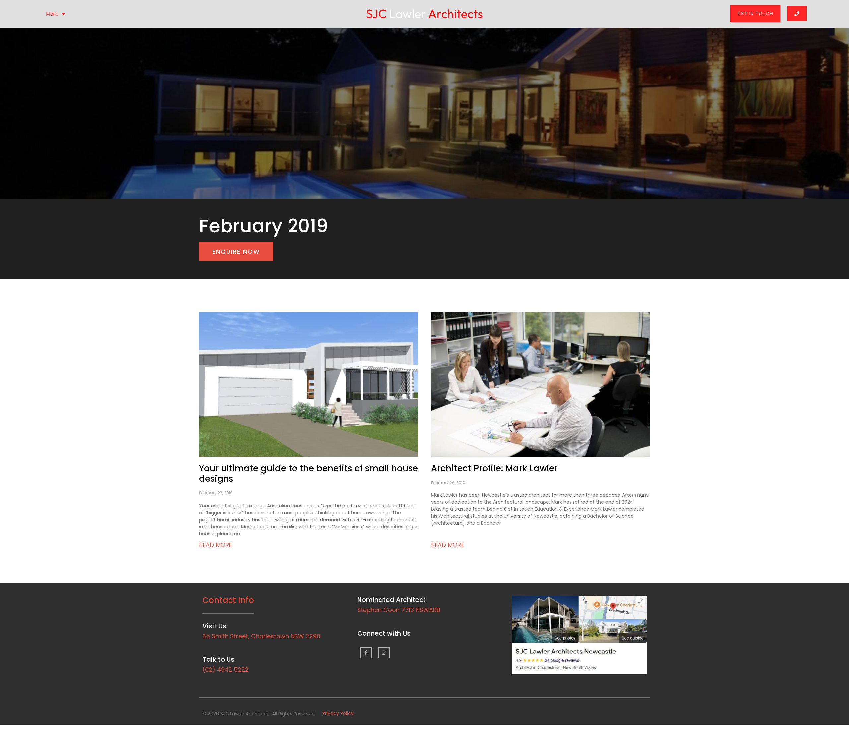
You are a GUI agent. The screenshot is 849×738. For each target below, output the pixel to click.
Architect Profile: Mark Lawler (494, 468)
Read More (215, 545)
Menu (52, 14)
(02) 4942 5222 (225, 669)
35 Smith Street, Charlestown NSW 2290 (261, 636)
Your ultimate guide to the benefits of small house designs (308, 473)
